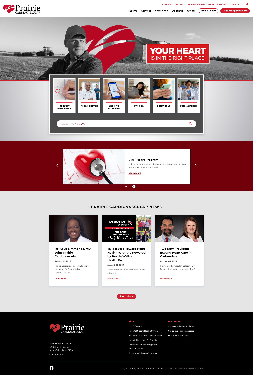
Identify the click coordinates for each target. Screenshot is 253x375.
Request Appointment (235, 10)
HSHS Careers (135, 326)
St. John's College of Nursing (143, 353)
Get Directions (56, 354)
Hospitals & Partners (178, 335)
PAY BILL (180, 4)
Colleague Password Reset (181, 326)
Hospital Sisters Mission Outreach (145, 335)
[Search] (247, 4)
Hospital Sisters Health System (144, 331)
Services (146, 10)
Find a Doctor (208, 10)
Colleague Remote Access (181, 331)
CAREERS (221, 4)
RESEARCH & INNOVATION (201, 4)
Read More (126, 296)
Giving (191, 10)
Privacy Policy (136, 368)
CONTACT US (236, 4)
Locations (161, 10)
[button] (58, 165)
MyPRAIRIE (167, 4)
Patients (132, 10)
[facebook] (51, 368)
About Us (177, 10)
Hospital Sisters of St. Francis (143, 340)
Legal (124, 368)
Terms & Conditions (154, 368)
